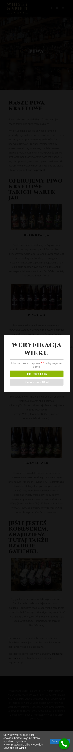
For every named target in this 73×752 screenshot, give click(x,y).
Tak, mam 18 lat (37, 373)
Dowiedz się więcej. (15, 747)
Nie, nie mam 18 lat (37, 382)
